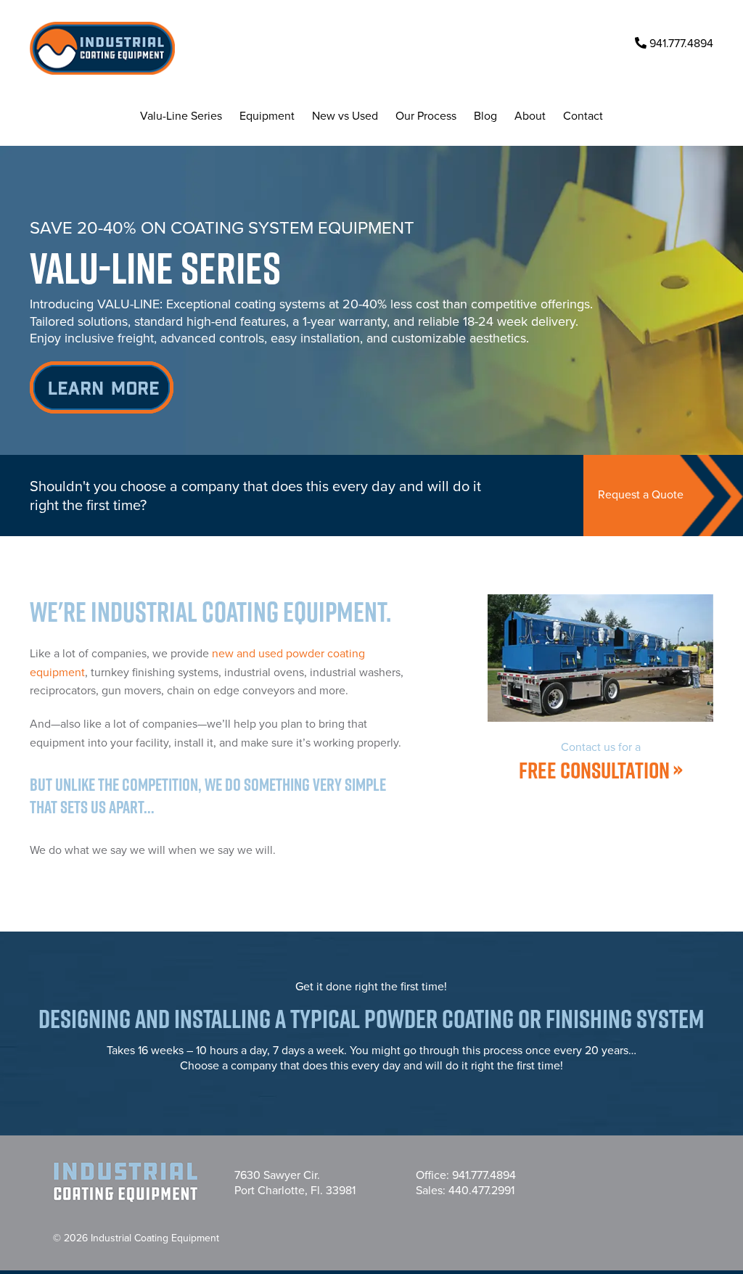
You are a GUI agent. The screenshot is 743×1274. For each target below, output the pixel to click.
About (530, 115)
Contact (583, 115)
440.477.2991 (481, 1190)
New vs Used (345, 115)
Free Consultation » (601, 762)
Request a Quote (641, 494)
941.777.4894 (679, 43)
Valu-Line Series (181, 115)
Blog (485, 115)
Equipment (267, 115)
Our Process (425, 115)
